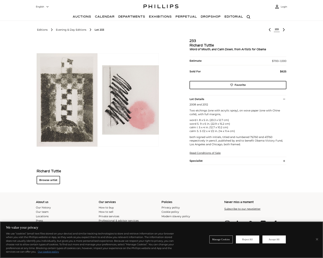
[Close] (317, 239)
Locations (42, 216)
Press (39, 220)
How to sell (106, 212)
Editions (42, 29)
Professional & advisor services (119, 220)
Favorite (240, 85)
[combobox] (42, 6)
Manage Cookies (221, 239)
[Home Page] (161, 6)
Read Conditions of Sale (205, 153)
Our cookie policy (48, 251)
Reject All (247, 239)
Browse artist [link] (48, 180)
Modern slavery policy (176, 216)
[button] (96, 100)
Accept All (274, 239)
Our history (43, 207)
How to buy (106, 207)
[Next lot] (283, 29)
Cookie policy (170, 212)
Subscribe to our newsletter (242, 209)
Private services (109, 216)
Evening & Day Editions (71, 29)
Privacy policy (171, 207)
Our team (42, 212)
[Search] (248, 17)
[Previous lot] (269, 29)
